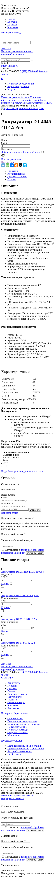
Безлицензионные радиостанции (24, 745)
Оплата (11, 19)
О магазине (7, 677)
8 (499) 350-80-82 (29, 71)
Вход (18, 32)
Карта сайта (13, 708)
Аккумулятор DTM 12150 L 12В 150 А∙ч (22, 571)
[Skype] (25, 165)
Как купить (13, 683)
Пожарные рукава (17, 727)
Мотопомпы (14, 735)
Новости (12, 685)
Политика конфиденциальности (17, 797)
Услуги (11, 89)
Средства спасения (17, 732)
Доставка (12, 21)
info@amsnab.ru (9, 65)
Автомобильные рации (19, 751)
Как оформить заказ (11, 159)
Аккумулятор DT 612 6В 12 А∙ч (18, 643)
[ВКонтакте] (12, 165)
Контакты (12, 27)
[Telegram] (3, 165)
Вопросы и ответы (17, 694)
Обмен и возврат (16, 702)
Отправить (35, 510)
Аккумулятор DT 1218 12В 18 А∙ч (19, 619)
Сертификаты (14, 697)
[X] (20, 165)
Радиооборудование (18, 86)
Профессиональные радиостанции (25, 748)
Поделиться (7, 162)
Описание (12, 171)
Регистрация (8, 32)
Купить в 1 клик (31, 152)
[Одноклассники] (16, 165)
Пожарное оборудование (20, 83)
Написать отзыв (9, 513)
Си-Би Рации (14, 754)
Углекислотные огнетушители (23, 724)
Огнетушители (15, 718)
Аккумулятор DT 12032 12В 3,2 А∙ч (20, 595)
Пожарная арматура (17, 729)
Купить (5, 583)
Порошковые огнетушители (22, 721)
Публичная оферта (11, 795)
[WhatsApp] (7, 165)
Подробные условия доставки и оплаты (22, 471)
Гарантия (12, 24)
